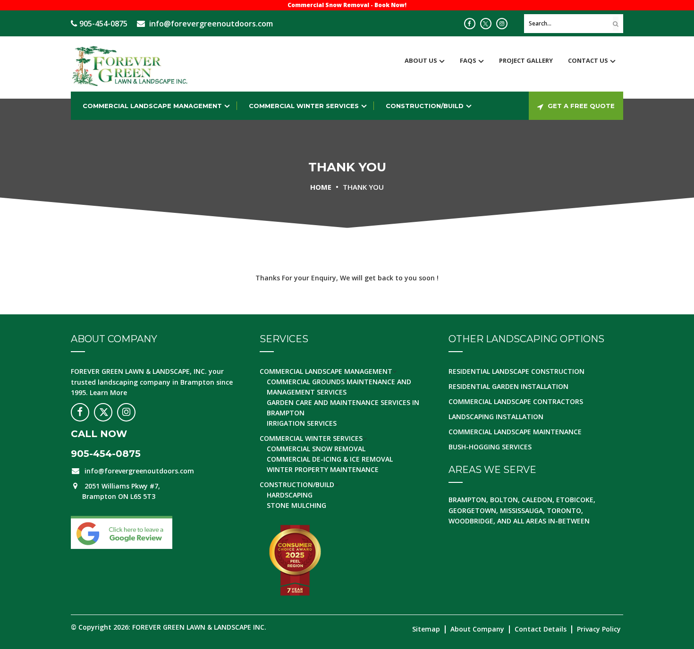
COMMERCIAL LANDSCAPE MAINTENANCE (515, 431)
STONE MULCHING (296, 505)
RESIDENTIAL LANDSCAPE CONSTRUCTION (516, 371)
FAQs (468, 60)
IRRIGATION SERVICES (302, 423)
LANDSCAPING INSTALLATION (496, 416)
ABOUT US (421, 60)
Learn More (108, 392)
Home (320, 187)
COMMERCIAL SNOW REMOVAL (316, 448)
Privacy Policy (599, 628)
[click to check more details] (469, 23)
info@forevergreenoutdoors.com (211, 23)
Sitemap (426, 628)
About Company (477, 628)
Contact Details (541, 628)
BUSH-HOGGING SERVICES (490, 446)
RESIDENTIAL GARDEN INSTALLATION (508, 386)
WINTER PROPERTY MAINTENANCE (323, 469)
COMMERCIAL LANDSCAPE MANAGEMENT (152, 106)
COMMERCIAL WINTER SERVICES (304, 106)
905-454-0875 (103, 23)
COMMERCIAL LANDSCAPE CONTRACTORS (516, 401)
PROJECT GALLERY (526, 60)
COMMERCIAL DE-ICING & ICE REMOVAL (330, 459)
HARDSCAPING (290, 494)
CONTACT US (588, 60)
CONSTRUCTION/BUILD (425, 106)
